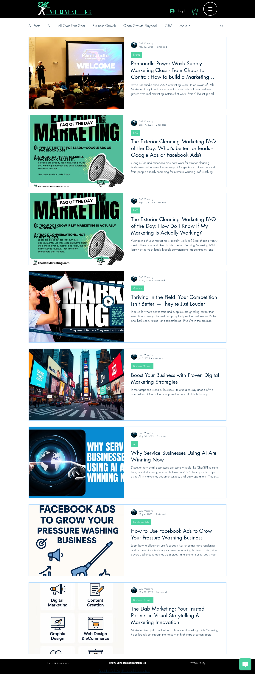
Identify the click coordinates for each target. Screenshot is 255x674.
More (183, 25)
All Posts (34, 25)
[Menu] (210, 9)
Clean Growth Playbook (140, 25)
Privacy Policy (197, 663)
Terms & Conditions (58, 663)
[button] (195, 11)
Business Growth (104, 25)
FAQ (135, 132)
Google (137, 288)
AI (49, 25)
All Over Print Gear (71, 25)
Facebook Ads (141, 522)
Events (136, 54)
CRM (168, 25)
